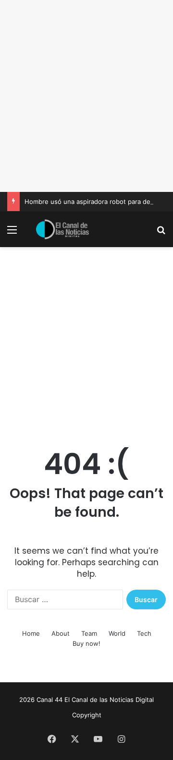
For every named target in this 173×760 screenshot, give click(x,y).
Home (31, 633)
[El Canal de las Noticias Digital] (62, 229)
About (60, 633)
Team (89, 633)
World (117, 633)
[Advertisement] (86, 96)
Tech (144, 633)
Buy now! (86, 643)
